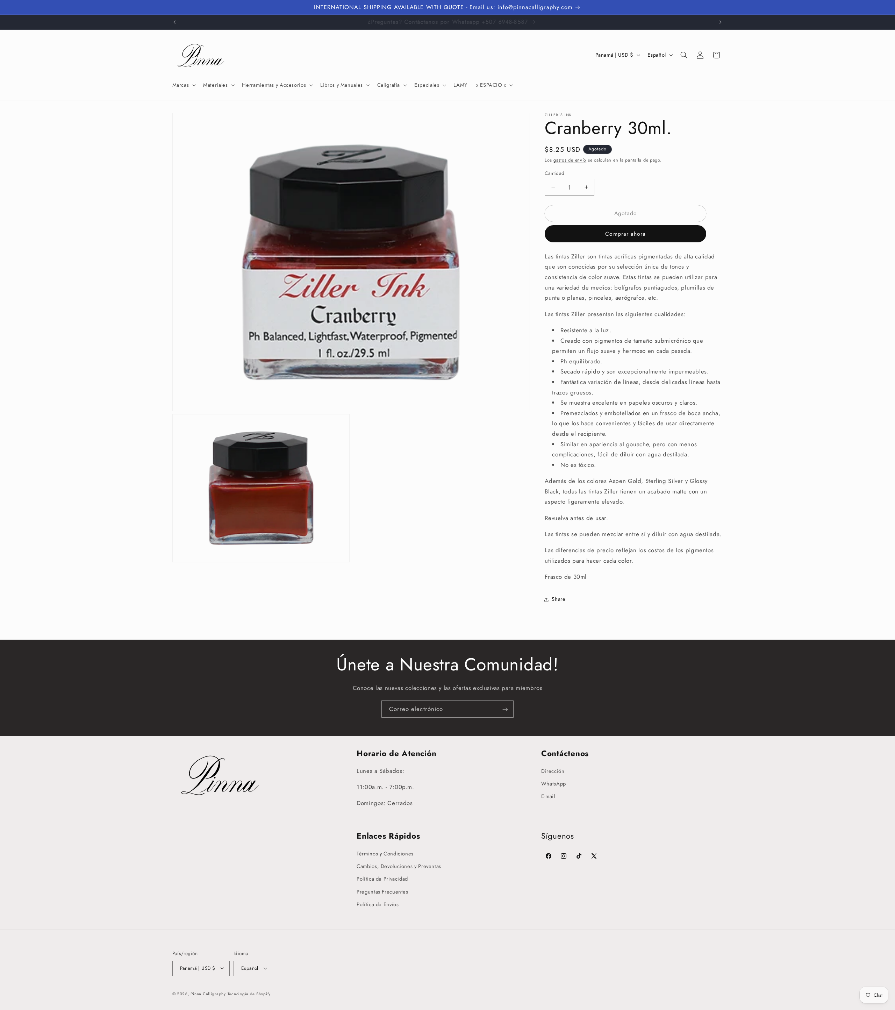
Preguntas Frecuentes (382, 892)
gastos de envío (569, 160)
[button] (183, 85)
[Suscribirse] (505, 709)
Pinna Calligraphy (208, 993)
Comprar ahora (625, 234)
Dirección (553, 771)
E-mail (548, 796)
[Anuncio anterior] (174, 22)
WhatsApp (553, 784)
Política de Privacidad (382, 879)
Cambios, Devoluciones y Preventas (399, 866)
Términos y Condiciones (385, 854)
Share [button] (558, 599)
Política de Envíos (378, 904)
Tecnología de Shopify (249, 993)
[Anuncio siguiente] (720, 22)
